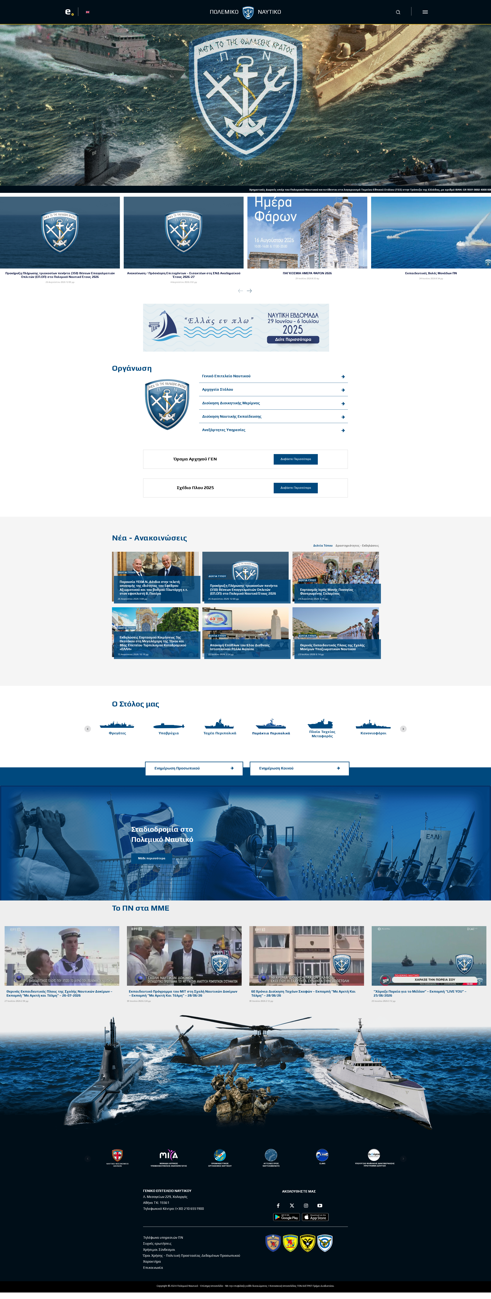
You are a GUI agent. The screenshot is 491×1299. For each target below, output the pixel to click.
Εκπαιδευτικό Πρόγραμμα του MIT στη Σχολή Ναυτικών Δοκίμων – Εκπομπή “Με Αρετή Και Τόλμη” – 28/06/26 (183, 993)
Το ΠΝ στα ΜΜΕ (140, 908)
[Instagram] (306, 1206)
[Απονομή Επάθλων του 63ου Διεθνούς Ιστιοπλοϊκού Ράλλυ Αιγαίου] (245, 632)
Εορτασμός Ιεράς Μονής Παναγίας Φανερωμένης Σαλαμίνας (326, 591)
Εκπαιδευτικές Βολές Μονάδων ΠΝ (431, 273)
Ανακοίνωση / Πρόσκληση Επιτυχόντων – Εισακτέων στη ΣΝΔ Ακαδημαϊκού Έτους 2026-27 (183, 275)
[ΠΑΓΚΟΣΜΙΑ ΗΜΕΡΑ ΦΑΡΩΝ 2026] (307, 232)
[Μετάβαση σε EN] (87, 12)
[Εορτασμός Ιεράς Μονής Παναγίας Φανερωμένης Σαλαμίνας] (335, 577)
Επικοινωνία (153, 1267)
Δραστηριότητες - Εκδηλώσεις (357, 545)
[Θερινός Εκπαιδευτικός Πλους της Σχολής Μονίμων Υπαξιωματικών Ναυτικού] (335, 632)
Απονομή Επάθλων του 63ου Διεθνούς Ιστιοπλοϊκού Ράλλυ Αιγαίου (240, 647)
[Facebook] (278, 1206)
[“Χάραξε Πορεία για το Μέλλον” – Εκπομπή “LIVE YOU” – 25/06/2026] (429, 956)
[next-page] (249, 290)
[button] (398, 12)
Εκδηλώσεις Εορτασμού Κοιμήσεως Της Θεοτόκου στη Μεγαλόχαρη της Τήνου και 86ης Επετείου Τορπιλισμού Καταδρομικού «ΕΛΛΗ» (153, 643)
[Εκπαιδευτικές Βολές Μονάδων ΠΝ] (431, 232)
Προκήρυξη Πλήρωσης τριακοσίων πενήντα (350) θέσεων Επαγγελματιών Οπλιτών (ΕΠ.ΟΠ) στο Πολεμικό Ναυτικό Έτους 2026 (60, 275)
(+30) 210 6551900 (189, 1209)
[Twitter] (292, 1206)
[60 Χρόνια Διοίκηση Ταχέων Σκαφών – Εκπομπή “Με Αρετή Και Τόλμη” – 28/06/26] (306, 956)
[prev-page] (240, 290)
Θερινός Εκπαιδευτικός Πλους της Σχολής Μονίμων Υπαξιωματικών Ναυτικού (332, 647)
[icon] (425, 12)
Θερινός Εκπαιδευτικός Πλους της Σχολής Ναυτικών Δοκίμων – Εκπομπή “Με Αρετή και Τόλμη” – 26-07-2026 (59, 993)
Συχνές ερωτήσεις (157, 1243)
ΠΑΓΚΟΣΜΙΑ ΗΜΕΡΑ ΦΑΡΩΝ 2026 (307, 273)
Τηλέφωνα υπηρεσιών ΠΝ (163, 1237)
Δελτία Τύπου (323, 545)
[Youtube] (320, 1206)
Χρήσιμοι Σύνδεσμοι (159, 1249)
